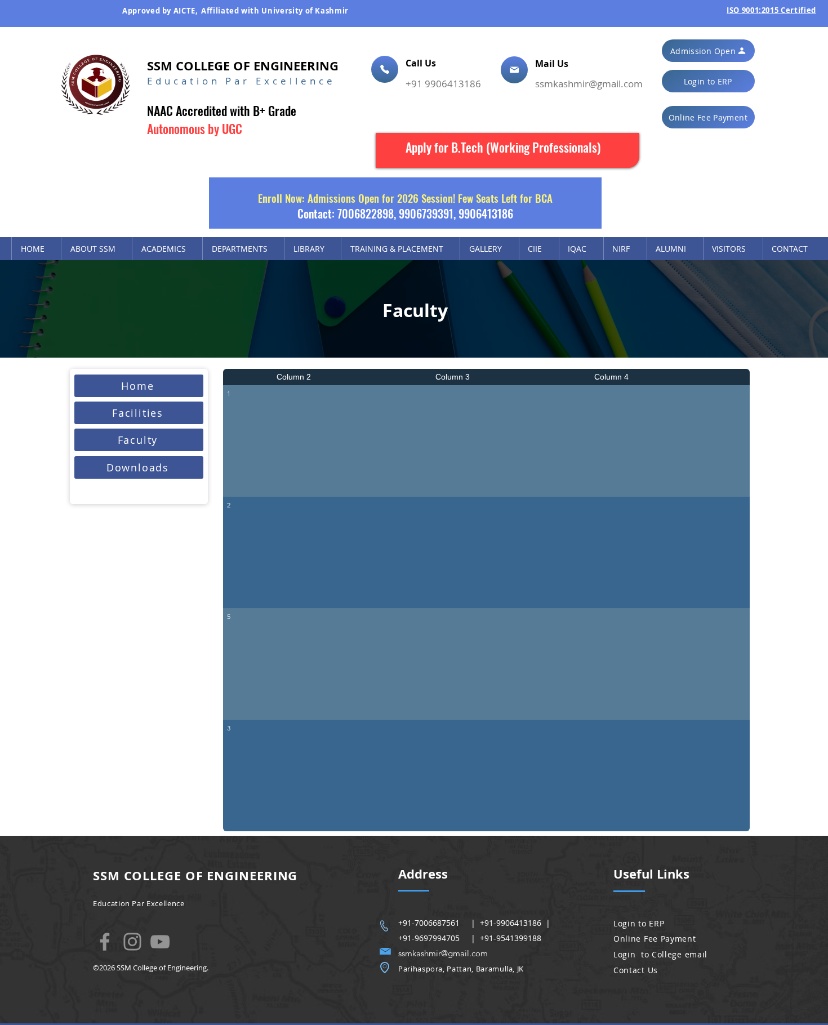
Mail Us (553, 63)
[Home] (384, 69)
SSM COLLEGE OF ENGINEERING (243, 65)
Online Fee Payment (654, 938)
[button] (708, 50)
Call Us (422, 63)
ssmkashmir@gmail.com (589, 83)
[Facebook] (105, 941)
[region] (507, 150)
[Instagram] (132, 941)
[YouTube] (160, 941)
